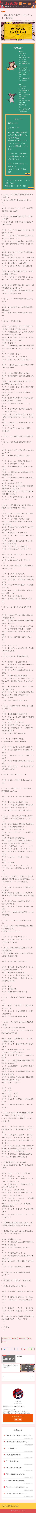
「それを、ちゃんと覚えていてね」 (17, 1493)
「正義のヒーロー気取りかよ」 (16, 1480)
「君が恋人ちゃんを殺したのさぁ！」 (18, 1442)
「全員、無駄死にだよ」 (13, 1455)
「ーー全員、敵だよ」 (13, 1461)
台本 (3, 11)
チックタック (23, 1338)
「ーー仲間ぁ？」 (11, 1448)
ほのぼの (15, 1338)
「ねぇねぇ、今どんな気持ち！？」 (17, 1487)
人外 (30, 1338)
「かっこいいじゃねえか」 (14, 1467)
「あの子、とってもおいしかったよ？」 (18, 1435)
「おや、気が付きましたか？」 (16, 1474)
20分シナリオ (6, 1338)
